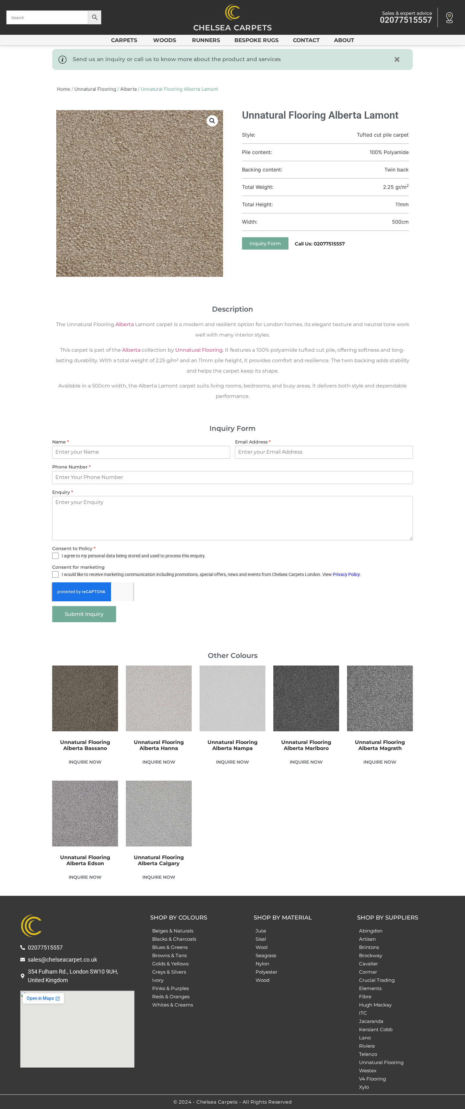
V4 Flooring (372, 1079)
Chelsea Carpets (232, 27)
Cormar (368, 972)
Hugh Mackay (375, 1005)
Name (60, 442)
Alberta (128, 89)
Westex (367, 1071)
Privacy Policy (346, 574)
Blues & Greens (170, 947)
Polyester (266, 972)
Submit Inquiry (84, 614)
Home (63, 89)
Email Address (253, 442)
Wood (263, 980)
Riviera (367, 1046)
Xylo (364, 1087)
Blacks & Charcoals (174, 939)
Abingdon (370, 931)
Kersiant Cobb (376, 1029)
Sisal (261, 939)
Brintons (369, 947)
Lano (365, 1038)
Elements (370, 988)
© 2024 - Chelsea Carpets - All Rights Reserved (232, 1102)
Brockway (370, 955)
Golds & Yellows (170, 964)
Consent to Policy (74, 548)
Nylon (262, 964)
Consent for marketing (78, 567)
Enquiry (62, 492)
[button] (212, 121)
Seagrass (266, 955)
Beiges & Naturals (172, 931)
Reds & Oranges (170, 997)
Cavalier (368, 964)
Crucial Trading (377, 980)
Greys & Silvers (169, 972)
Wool (262, 947)
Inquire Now (85, 762)
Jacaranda (371, 1021)
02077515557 (406, 20)
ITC (363, 1013)
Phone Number (71, 467)
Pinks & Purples (170, 988)
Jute (261, 931)
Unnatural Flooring (95, 89)
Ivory (158, 980)
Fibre (365, 997)
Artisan (367, 939)
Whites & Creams (172, 1005)
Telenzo (368, 1054)
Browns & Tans (169, 955)
